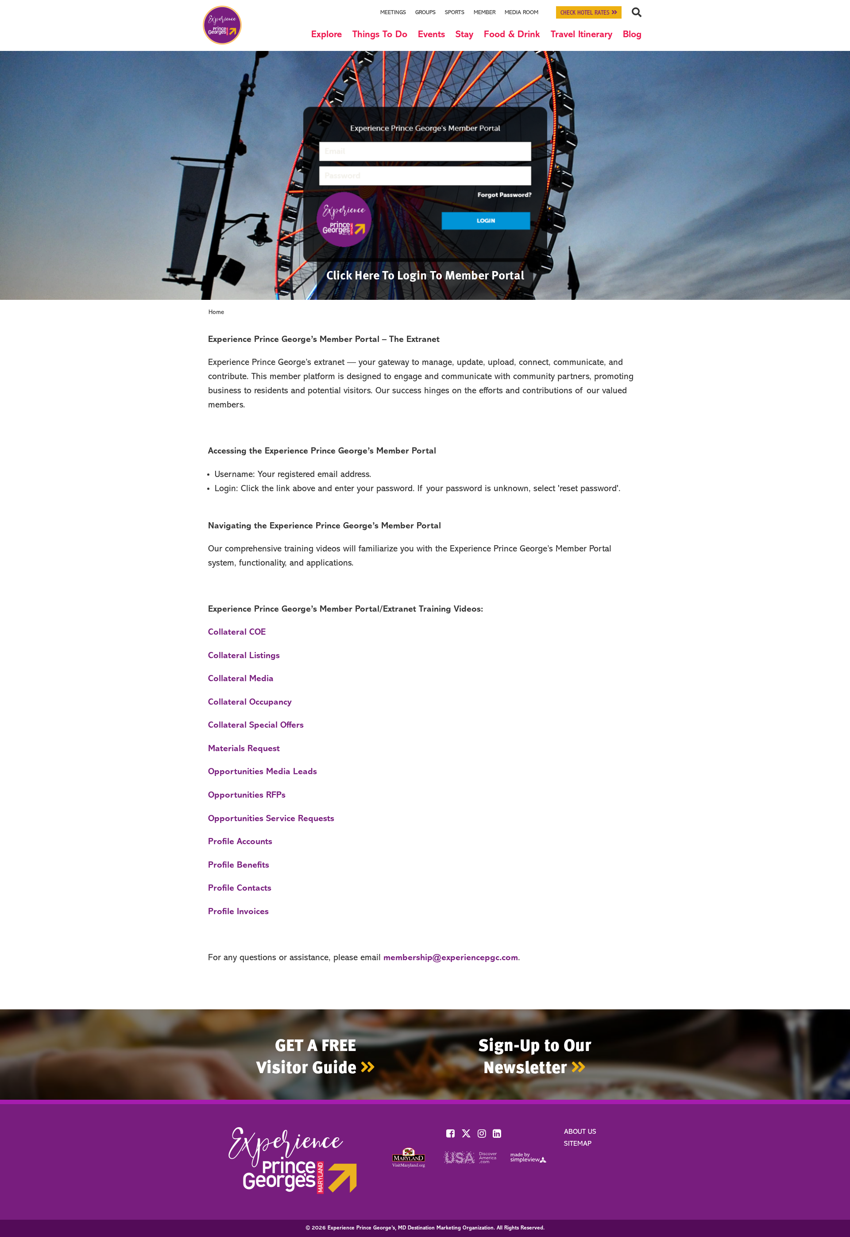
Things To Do (379, 34)
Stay (464, 34)
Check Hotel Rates (585, 13)
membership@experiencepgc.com (450, 958)
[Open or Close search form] (636, 12)
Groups (425, 13)
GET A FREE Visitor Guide (308, 1056)
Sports (454, 13)
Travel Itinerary (581, 34)
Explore (326, 34)
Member (484, 13)
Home (216, 313)
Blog (632, 34)
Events (431, 34)
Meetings (393, 13)
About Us (580, 1132)
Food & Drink (512, 34)
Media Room (521, 13)
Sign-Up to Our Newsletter (534, 1056)
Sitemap (577, 1144)
